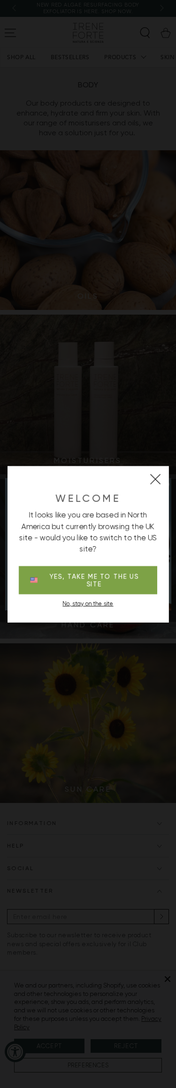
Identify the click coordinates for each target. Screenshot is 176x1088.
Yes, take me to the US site (94, 579)
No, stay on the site (88, 603)
